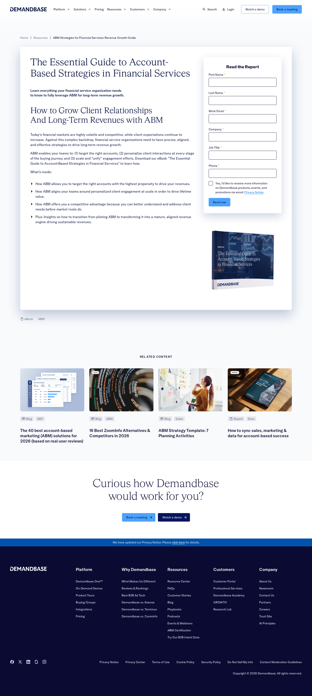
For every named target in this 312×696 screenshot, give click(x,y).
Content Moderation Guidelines (281, 662)
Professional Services (227, 588)
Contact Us (266, 595)
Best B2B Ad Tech (133, 595)
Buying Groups (86, 602)
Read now (219, 202)
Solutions (80, 9)
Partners (265, 602)
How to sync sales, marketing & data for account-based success (258, 433)
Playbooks (174, 609)
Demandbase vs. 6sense (138, 602)
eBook (28, 319)
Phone (213, 166)
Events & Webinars (180, 623)
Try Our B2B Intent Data (183, 637)
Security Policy (211, 662)
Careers (264, 609)
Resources (114, 9)
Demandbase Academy (229, 595)
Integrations (84, 609)
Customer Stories (179, 595)
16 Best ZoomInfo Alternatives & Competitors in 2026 (119, 433)
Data (251, 419)
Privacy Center (135, 662)
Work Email (216, 111)
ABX (40, 419)
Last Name (216, 93)
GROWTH (220, 602)
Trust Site (265, 616)
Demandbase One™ (89, 581)
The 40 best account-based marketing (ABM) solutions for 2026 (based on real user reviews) (51, 436)
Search (212, 9)
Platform (59, 9)
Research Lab (222, 609)
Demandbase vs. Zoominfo (139, 616)
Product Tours (85, 595)
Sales (179, 419)
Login (230, 9)
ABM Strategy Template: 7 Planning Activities (183, 433)
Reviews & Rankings (135, 588)
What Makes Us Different (139, 581)
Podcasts (173, 616)
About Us (265, 581)
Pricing (99, 9)
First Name (216, 75)
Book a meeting (287, 9)
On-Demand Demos (89, 588)
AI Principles (267, 623)
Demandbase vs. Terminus (139, 609)
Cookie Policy (185, 662)
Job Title (214, 147)
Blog (29, 419)
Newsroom (266, 588)
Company (159, 9)
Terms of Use (161, 662)
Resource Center (178, 581)
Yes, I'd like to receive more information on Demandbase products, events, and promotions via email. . (241, 187)
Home (24, 38)
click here (178, 542)
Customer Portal (224, 581)
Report (238, 419)
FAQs (171, 588)
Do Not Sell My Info (240, 662)
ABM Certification (179, 630)
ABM (41, 319)
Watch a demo (255, 9)
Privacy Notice (253, 192)
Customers (137, 9)
